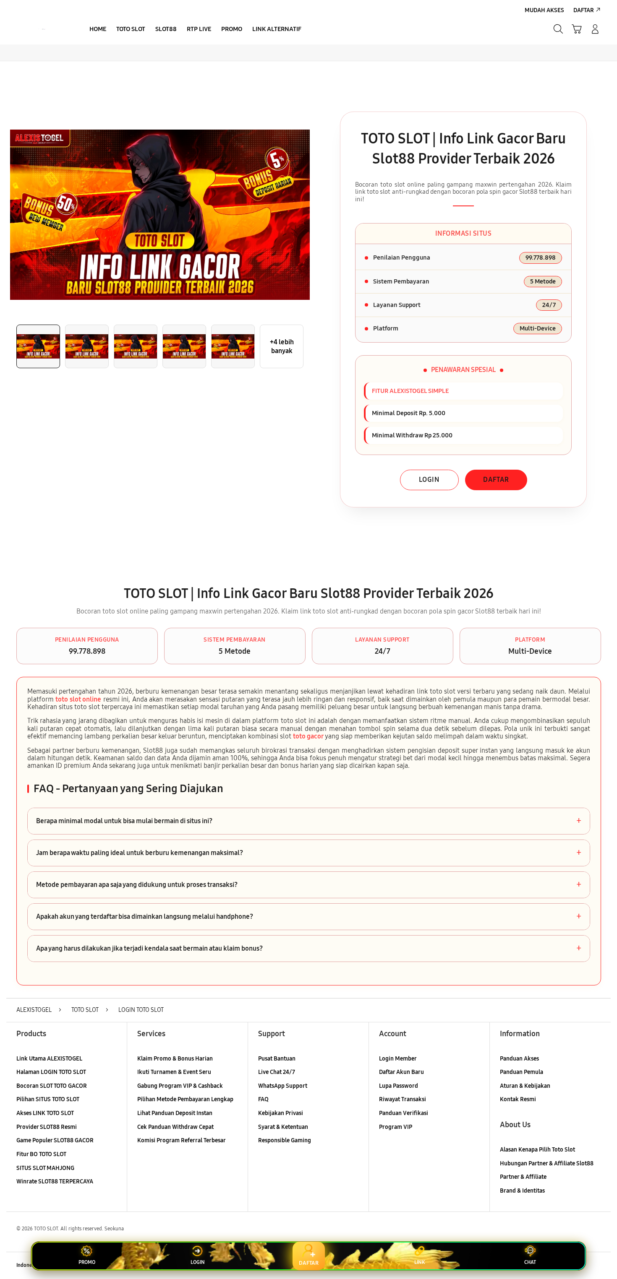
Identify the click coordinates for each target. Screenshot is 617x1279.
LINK (419, 1262)
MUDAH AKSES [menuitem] (544, 10)
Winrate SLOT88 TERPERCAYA (54, 1181)
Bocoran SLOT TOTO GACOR (51, 1085)
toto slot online (78, 699)
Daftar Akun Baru (401, 1072)
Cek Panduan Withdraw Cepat (175, 1127)
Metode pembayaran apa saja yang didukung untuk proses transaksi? (308, 884)
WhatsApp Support (282, 1085)
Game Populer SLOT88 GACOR (55, 1140)
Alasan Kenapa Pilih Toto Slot (537, 1149)
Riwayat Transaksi (402, 1099)
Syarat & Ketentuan (283, 1127)
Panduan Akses (519, 1058)
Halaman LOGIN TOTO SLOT (51, 1072)
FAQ (263, 1099)
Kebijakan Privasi (280, 1113)
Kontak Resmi (518, 1099)
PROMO (86, 1262)
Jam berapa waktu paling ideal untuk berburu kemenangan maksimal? (308, 852)
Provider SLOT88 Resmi (46, 1127)
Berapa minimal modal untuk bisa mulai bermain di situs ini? (308, 821)
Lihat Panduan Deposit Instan (174, 1113)
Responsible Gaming (284, 1140)
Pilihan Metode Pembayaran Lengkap (185, 1099)
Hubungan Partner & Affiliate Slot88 (546, 1163)
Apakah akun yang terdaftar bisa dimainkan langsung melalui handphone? (308, 916)
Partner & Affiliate (523, 1176)
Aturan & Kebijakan (525, 1085)
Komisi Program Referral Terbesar (181, 1140)
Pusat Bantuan (276, 1058)
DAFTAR (496, 480)
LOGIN (429, 480)
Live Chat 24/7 (276, 1072)
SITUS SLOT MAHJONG (45, 1168)
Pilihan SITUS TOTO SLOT (47, 1099)
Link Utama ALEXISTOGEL (49, 1058)
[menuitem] (97, 29)
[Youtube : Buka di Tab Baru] (596, 1266)
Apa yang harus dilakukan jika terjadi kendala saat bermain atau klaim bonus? (308, 948)
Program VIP (395, 1127)
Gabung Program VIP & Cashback (180, 1085)
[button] (577, 29)
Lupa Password (398, 1085)
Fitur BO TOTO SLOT (41, 1154)
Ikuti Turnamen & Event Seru (174, 1072)
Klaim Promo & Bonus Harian (175, 1058)
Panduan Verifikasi (403, 1113)
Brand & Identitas (522, 1190)
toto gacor (308, 736)
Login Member (398, 1058)
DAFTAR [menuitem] (583, 10)
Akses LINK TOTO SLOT (45, 1113)
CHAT (530, 1262)
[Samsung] (42, 29)
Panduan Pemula (521, 1072)
